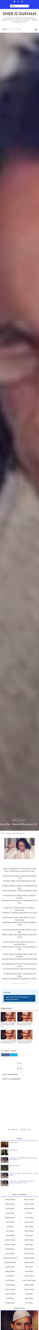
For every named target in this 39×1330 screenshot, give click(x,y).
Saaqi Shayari (29, 1271)
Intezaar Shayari (10, 1240)
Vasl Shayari (29, 1294)
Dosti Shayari (29, 1217)
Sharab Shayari (9, 1280)
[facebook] (22, 2)
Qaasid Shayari (9, 1267)
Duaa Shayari (10, 1222)
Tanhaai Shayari (10, 1285)
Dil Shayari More (10, 1217)
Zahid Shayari (29, 1298)
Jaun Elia (22, 820)
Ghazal (14, 820)
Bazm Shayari (10, 1208)
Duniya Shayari (29, 1222)
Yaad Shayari (10, 1298)
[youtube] (14, 2)
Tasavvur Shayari (10, 1289)
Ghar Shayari (10, 1231)
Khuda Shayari (15, 1165)
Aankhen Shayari (10, 1199)
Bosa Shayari (10, 1213)
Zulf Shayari (14, 1150)
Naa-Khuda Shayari (10, 1262)
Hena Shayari (10, 1235)
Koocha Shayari (29, 1253)
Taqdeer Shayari (29, 1285)
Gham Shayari (29, 1226)
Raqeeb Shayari (10, 1271)
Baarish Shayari (29, 1204)
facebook (6, 1055)
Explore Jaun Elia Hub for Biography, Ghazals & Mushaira (17, 998)
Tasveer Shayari (29, 1289)
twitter (14, 1055)
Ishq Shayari (14, 1142)
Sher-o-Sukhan (19, 14)
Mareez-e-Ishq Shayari (10, 1258)
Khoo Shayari (10, 1253)
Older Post (23, 1129)
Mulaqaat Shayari (29, 1258)
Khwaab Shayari (29, 1249)
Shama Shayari (29, 1276)
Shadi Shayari (10, 1276)
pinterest (22, 1055)
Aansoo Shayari (29, 1199)
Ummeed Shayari (10, 1294)
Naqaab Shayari (29, 1262)
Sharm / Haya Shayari (29, 1280)
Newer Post (14, 1129)
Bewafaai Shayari (29, 1208)
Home (2, 833)
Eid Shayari (10, 1226)
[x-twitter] (18, 2)
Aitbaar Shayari (10, 1204)
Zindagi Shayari (10, 1303)
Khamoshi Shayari (9, 1244)
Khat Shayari (29, 1244)
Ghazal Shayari (29, 1231)
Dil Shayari (29, 1213)
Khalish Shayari (29, 1240)
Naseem (11, 828)
